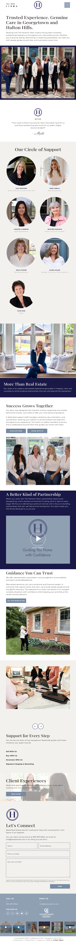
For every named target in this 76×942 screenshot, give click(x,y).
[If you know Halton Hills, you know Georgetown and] (57, 927)
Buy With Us (11, 755)
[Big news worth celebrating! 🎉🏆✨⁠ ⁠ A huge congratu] (31, 927)
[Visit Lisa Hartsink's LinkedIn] (11, 6)
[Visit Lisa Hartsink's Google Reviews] (16, 6)
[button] (67, 5)
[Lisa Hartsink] (38, 5)
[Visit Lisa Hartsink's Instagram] (8, 6)
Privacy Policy (30, 940)
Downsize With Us (14, 760)
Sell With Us (11, 751)
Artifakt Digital (58, 940)
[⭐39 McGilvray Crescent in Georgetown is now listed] (70, 927)
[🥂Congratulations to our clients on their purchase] (44, 927)
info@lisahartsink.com (15, 839)
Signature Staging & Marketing (20, 764)
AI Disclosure (18, 940)
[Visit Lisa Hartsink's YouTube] (14, 6)
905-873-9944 (39, 837)
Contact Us (40, 940)
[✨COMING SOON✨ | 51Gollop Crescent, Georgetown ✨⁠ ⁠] (18, 927)
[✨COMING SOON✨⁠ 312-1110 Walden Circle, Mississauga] (6, 927)
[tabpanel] (38, 122)
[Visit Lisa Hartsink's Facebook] (6, 6)
